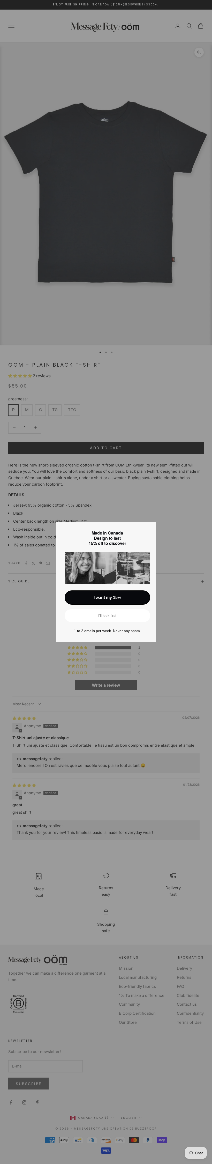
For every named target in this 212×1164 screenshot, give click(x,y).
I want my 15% (107, 597)
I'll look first (107, 615)
